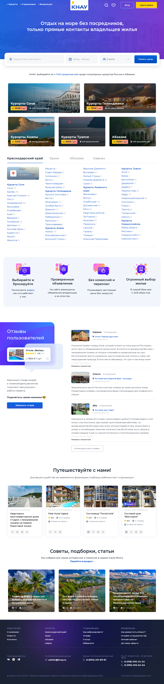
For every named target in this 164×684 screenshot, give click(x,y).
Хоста (49, 180)
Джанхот (51, 209)
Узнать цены (145, 59)
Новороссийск (131, 235)
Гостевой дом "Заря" (104, 410)
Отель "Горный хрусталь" (106, 336)
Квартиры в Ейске (94, 213)
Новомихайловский (134, 198)
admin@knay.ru (57, 660)
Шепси (126, 217)
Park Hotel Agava (58, 513)
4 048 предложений (66, 74)
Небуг (126, 194)
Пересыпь (90, 224)
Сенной (88, 227)
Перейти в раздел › (82, 561)
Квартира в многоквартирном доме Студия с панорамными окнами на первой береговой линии (24, 519)
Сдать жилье (146, 5)
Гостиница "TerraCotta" (100, 513)
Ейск (87, 209)
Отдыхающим (29, 4)
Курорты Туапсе (131, 168)
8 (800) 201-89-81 (96, 660)
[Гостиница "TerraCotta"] (101, 496)
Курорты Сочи (15, 184)
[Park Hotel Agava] (63, 496)
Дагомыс (13, 225)
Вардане (13, 218)
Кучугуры (89, 220)
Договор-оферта (129, 643)
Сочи (11, 188)
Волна (87, 198)
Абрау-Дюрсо (130, 227)
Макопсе (13, 240)
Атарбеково (14, 210)
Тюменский (129, 213)
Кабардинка (53, 217)
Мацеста (51, 168)
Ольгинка (128, 202)
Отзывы (86, 636)
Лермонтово (130, 190)
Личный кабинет (129, 639)
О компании (13, 632)
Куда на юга (14, 628)
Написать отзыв (25, 405)
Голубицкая (91, 201)
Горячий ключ (130, 238)
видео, (31, 290)
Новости (11, 636)
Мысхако (127, 231)
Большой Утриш (55, 239)
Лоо (10, 199)
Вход (127, 5)
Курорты (13, 4)
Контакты (12, 639)
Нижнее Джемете (95, 180)
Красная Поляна (18, 195)
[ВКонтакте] (8, 659)
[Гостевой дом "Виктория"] (139, 496)
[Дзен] (13, 659)
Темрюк (88, 235)
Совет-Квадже (54, 172)
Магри (11, 236)
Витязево (90, 172)
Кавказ (48, 643)
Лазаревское (16, 203)
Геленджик (53, 202)
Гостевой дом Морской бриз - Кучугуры (113, 378)
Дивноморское (55, 213)
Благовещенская (56, 235)
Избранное (88, 643)
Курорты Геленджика (58, 191)
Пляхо (125, 205)
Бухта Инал (128, 179)
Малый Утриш (92, 176)
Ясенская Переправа (96, 239)
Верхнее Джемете (94, 168)
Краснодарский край (55, 632)
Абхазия (49, 639)
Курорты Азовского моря (95, 189)
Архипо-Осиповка (57, 194)
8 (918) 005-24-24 (134, 661)
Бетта (49, 198)
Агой (125, 172)
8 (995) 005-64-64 (134, 665)
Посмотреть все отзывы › (87, 448)
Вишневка (14, 206)
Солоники (52, 176)
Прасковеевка (54, 224)
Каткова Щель (16, 229)
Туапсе (126, 209)
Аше (11, 214)
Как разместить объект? (133, 632)
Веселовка (90, 194)
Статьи (86, 639)
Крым (47, 636)
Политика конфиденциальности (136, 676)
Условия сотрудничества (133, 636)
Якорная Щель (55, 187)
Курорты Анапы (54, 228)
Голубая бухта (54, 205)
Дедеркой (128, 183)
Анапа (50, 231)
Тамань (88, 231)
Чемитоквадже (54, 183)
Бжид (125, 176)
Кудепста (13, 233)
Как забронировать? (93, 632)
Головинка (14, 221)
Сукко (87, 183)
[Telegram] (18, 659)
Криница (51, 220)
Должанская (91, 205)
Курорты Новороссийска (130, 222)
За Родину (90, 216)
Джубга (126, 187)
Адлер (13, 191)
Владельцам (46, 4)
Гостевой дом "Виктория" (132, 515)
